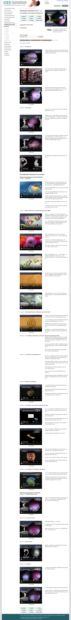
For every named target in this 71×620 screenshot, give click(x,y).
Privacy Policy (39, 615)
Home (21, 8)
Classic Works (7, 44)
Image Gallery (7, 19)
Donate (63, 615)
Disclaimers (33, 615)
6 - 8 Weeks (6, 31)
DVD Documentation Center (9, 22)
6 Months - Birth (7, 40)
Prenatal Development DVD (9, 17)
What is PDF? (55, 40)
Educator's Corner (7, 42)
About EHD (6, 53)
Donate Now (65, 5)
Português (47, 3)
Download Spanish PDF (36, 40)
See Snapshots (31, 104)
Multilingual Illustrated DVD (9, 24)
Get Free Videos (57, 5)
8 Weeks (6, 33)
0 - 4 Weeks (6, 28)
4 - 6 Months (6, 38)
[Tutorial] (40, 10)
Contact (45, 615)
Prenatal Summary (7, 46)
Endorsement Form (52, 615)
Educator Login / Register (62, 0)
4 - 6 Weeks (6, 29)
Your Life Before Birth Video (9, 8)
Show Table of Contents (25, 43)
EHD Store (6, 51)
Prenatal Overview (7, 49)
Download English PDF (25, 40)
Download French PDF (47, 40)
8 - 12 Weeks (6, 35)
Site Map (59, 615)
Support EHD (6, 55)
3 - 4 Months (6, 37)
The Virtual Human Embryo (9, 15)
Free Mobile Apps (7, 10)
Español (46, 2)
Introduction (6, 26)
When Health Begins (8, 13)
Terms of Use (27, 615)
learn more (59, 31)
